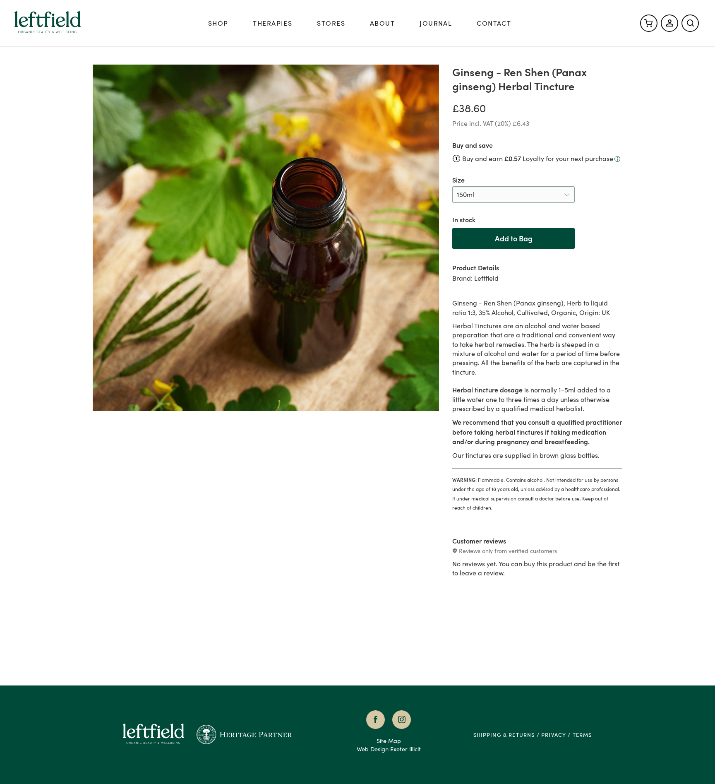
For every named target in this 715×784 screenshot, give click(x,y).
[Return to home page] (159, 734)
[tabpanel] (537, 449)
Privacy (553, 734)
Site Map (389, 740)
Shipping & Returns (504, 734)
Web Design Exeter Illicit (389, 749)
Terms (582, 734)
